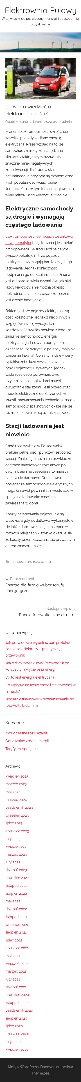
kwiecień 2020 (17, 1049)
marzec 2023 (16, 854)
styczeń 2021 (16, 987)
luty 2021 (12, 979)
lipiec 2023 (14, 823)
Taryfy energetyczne (22, 749)
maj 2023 (12, 839)
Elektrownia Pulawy (40, 10)
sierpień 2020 (16, 1018)
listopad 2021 (16, 917)
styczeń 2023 (16, 870)
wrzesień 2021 (16, 924)
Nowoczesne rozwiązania (31, 562)
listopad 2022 (16, 885)
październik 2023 (19, 807)
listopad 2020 (16, 1002)
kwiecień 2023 (16, 846)
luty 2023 (12, 862)
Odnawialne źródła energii (27, 741)
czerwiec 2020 (17, 1034)
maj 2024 (12, 792)
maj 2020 (13, 1042)
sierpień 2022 (16, 893)
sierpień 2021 (16, 932)
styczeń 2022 (16, 909)
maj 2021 (12, 956)
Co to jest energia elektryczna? (30, 677)
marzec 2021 (15, 971)
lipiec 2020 (14, 1026)
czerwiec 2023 (17, 831)
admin (67, 122)
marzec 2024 (16, 800)
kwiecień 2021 (16, 963)
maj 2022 (12, 901)
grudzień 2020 (17, 995)
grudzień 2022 (17, 878)
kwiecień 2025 (16, 776)
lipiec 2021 (13, 940)
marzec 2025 (16, 784)
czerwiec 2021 (17, 948)
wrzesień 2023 (17, 815)
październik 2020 (19, 1010)
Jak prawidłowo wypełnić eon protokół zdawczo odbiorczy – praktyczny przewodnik (37, 648)
